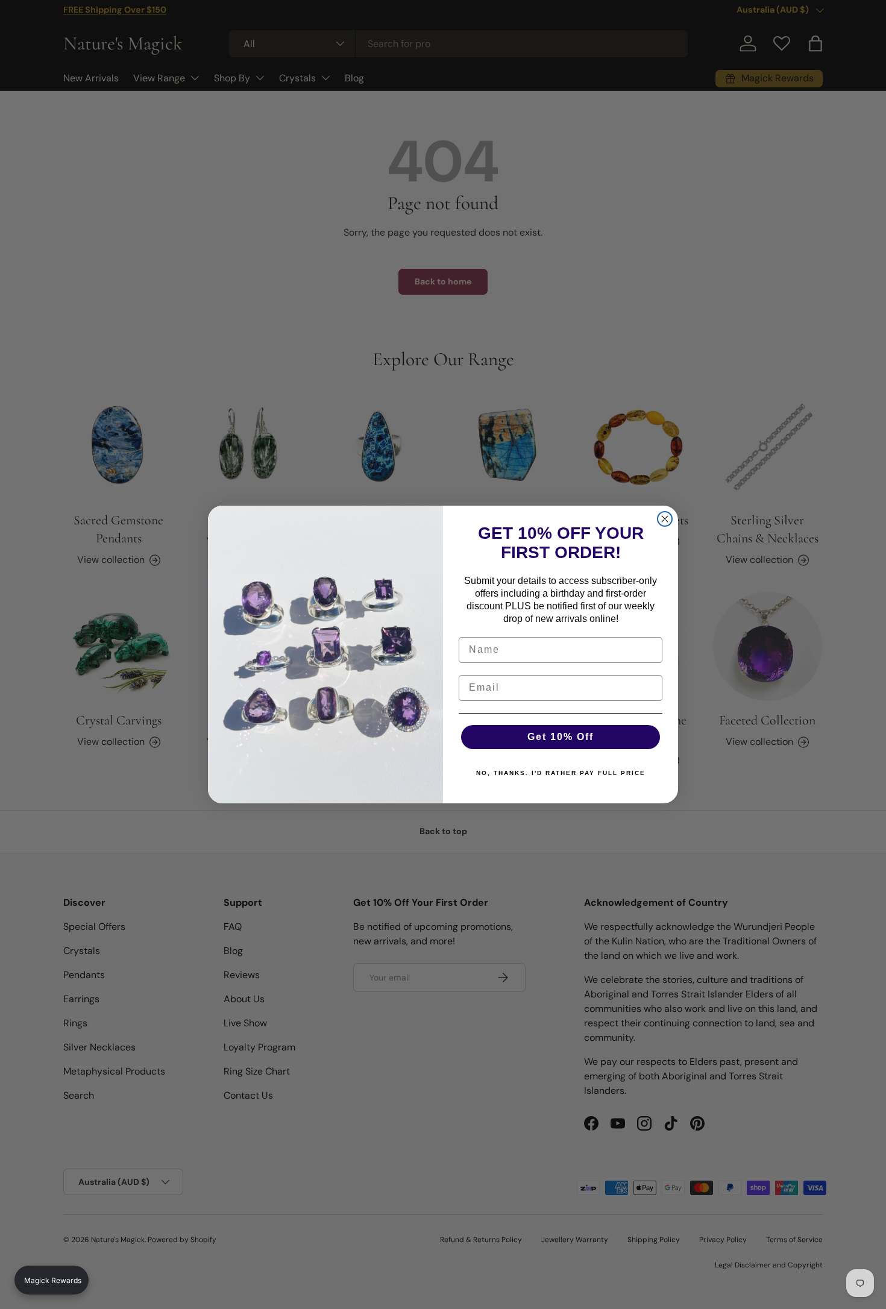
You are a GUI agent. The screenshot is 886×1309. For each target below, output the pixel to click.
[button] (51, 1280)
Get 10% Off (560, 737)
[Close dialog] (665, 519)
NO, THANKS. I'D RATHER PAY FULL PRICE (561, 773)
